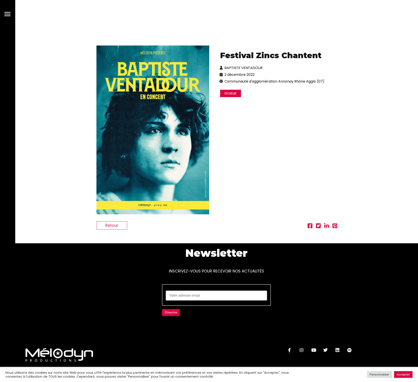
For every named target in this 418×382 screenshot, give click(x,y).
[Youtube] (313, 350)
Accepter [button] (403, 374)
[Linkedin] (337, 350)
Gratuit (230, 93)
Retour (111, 225)
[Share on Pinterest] (335, 226)
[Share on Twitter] (318, 226)
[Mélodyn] (387, 15)
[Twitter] (325, 350)
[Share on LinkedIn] (326, 226)
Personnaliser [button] (379, 374)
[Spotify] (349, 350)
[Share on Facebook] (310, 226)
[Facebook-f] (289, 350)
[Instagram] (301, 350)
